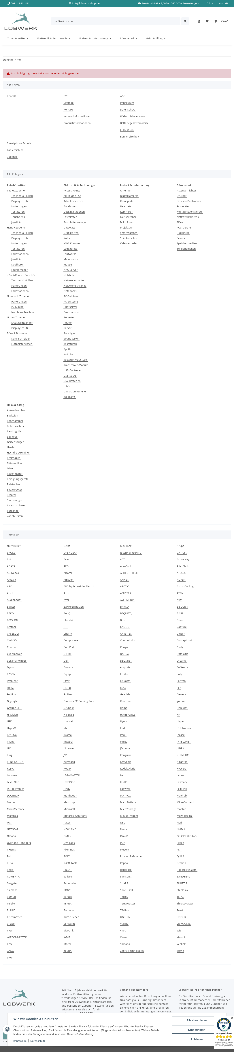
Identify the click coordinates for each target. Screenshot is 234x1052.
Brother (11, 627)
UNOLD (181, 917)
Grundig (69, 708)
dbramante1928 (17, 660)
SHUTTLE (182, 883)
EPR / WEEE (127, 129)
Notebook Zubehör (18, 296)
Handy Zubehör (16, 227)
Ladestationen (20, 254)
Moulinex (125, 546)
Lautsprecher (19, 270)
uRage (11, 923)
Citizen (181, 633)
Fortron (181, 681)
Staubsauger (14, 500)
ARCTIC (124, 586)
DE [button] (208, 3)
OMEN (67, 836)
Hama (123, 708)
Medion (11, 802)
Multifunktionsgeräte (190, 211)
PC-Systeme (71, 301)
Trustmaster (14, 917)
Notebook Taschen (22, 312)
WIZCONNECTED (17, 937)
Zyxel (10, 957)
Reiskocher (13, 484)
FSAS (123, 687)
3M (9, 559)
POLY (67, 856)
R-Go (10, 863)
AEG (66, 566)
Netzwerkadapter (74, 280)
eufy (179, 674)
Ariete (10, 593)
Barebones (70, 206)
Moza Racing (184, 815)
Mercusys (69, 802)
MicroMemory (15, 809)
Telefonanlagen (186, 248)
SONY (67, 890)
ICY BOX (12, 735)
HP (178, 714)
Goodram (125, 701)
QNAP (180, 856)
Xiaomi (181, 937)
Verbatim (69, 923)
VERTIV (124, 923)
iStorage (69, 748)
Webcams (70, 396)
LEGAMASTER (72, 775)
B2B (66, 96)
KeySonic (125, 762)
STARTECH (126, 890)
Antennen (126, 190)
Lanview (12, 775)
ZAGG (10, 950)
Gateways (69, 227)
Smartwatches (128, 233)
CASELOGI (13, 633)
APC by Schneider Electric (79, 586)
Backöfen (12, 415)
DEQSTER (125, 660)
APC (9, 586)
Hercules (182, 708)
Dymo (10, 667)
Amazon (68, 579)
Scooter (11, 495)
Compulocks (127, 640)
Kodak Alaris (127, 768)
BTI (65, 627)
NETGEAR (12, 829)
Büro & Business (17, 333)
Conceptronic (185, 640)
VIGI (9, 930)
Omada (11, 836)
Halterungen (19, 206)
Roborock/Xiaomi (187, 869)
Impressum (20, 1040)
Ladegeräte (70, 248)
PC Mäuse (17, 307)
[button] (199, 21)
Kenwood (69, 762)
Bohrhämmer (15, 421)
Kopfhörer (17, 264)
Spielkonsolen (128, 238)
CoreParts (70, 647)
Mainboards (71, 259)
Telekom (12, 903)
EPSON (11, 674)
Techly (124, 896)
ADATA (11, 566)
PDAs (180, 222)
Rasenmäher (14, 473)
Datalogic (182, 654)
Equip (67, 674)
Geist (67, 546)
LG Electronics (15, 789)
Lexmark (182, 782)
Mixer (10, 468)
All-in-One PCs (72, 195)
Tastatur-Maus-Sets (76, 359)
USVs (67, 386)
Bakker (11, 606)
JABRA (180, 748)
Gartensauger (15, 442)
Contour (12, 647)
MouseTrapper (129, 815)
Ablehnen (197, 1039)
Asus (66, 593)
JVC (65, 755)
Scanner (182, 238)
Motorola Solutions (75, 815)
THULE (11, 910)
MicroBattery (128, 802)
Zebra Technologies (132, 950)
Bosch (123, 620)
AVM (179, 600)
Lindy (67, 789)
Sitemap (69, 102)
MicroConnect (185, 802)
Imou (123, 735)
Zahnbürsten (15, 516)
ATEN (180, 593)
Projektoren (127, 227)
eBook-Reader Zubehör (21, 275)
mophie (181, 809)
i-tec (66, 728)
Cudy (180, 647)
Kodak (67, 768)
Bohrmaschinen (16, 426)
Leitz (123, 775)
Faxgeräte (183, 206)
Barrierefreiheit (129, 136)
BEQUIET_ (126, 613)
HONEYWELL (127, 714)
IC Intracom (184, 728)
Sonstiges (69, 333)
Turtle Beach (71, 917)
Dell (66, 660)
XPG (9, 944)
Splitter (68, 349)
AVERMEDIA (127, 600)
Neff (179, 822)
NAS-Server (71, 270)
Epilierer (12, 436)
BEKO (10, 613)
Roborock (125, 869)
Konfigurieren (196, 1029)
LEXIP (123, 782)
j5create (125, 748)
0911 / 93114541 (21, 3)
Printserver (70, 307)
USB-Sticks (70, 375)
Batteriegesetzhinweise (134, 123)
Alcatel (68, 573)
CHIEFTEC (126, 633)
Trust (180, 910)
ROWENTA (13, 876)
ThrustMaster (185, 903)
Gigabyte (12, 701)
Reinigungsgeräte (18, 479)
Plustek (124, 849)
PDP (122, 842)
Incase (181, 735)
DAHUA (124, 654)
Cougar (124, 647)
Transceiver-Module (76, 365)
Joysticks (16, 222)
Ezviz (67, 681)
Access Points (72, 190)
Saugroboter (14, 489)
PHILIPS (11, 849)
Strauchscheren (16, 505)
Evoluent (12, 681)
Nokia (123, 829)
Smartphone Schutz (19, 143)
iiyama (68, 735)
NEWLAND (70, 829)
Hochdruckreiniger (18, 452)
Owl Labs (69, 842)
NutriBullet (13, 546)
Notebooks (70, 291)
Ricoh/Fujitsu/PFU (130, 552)
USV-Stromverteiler (75, 391)
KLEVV (10, 768)
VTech (123, 930)
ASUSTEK (125, 593)
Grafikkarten (71, 233)
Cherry (68, 633)
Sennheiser (71, 883)
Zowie (180, 950)
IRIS (9, 748)
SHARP (124, 883)
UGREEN (125, 917)
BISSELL (181, 613)
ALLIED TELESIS (129, 573)
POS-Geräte (184, 227)
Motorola (12, 815)
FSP (179, 687)
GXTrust (181, 552)
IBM (122, 728)
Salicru (68, 876)
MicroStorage (128, 809)
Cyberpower (14, 654)
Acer (66, 559)
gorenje (181, 701)
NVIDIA (181, 829)
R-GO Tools (70, 863)
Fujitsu (68, 694)
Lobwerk (125, 789)
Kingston (182, 762)
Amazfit (11, 579)
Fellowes (125, 681)
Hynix (123, 721)
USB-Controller (73, 370)
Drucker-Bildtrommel (190, 201)
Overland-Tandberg (19, 842)
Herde (10, 447)
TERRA (67, 903)
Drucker (181, 195)
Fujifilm (11, 694)
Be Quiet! (182, 606)
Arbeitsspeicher (73, 201)
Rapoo (124, 863)
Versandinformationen (77, 116)
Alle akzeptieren (197, 1020)
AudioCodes (14, 600)
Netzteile (69, 275)
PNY (179, 849)
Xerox (123, 937)
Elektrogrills (14, 431)
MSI (9, 822)
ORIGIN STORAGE (187, 836)
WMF (67, 937)
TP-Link (124, 910)
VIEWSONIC (184, 923)
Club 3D (12, 640)
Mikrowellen (14, 463)
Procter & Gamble (131, 856)
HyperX (11, 728)
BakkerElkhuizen (74, 606)
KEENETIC (183, 755)
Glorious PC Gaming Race (79, 701)
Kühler (68, 238)
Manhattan (70, 795)
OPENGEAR (70, 552)
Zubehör (12, 156)
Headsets (125, 206)
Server (67, 328)
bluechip (69, 620)
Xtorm (67, 944)
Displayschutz (19, 201)
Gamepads (126, 201)
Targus (68, 896)
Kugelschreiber (20, 338)
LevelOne (69, 782)
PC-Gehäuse (71, 296)
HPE (9, 721)
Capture (182, 627)
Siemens (12, 890)
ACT (122, 559)
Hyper (180, 721)
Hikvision (12, 714)
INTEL (123, 741)
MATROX (125, 795)
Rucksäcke (183, 233)
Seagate (12, 883)
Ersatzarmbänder (22, 322)
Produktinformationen (77, 123)
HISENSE (69, 714)
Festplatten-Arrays (75, 222)
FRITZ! (67, 687)
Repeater (69, 317)
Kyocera (181, 768)
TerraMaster (127, 903)
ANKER (124, 579)
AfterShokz (183, 566)
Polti (9, 856)
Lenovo (181, 775)
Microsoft (69, 809)
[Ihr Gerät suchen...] (185, 21)
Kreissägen (13, 458)
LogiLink (182, 789)
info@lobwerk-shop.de (86, 3)
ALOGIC (181, 573)
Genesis (181, 694)
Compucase (71, 640)
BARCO (124, 606)
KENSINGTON (15, 762)
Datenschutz (38, 1040)
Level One (13, 782)
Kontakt (223, 3)
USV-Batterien (72, 381)
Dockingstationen (74, 211)
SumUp (11, 896)
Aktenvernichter (186, 190)
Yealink (181, 944)
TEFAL (180, 896)
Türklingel (13, 510)
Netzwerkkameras (188, 217)
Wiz (179, 930)
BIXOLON (12, 620)
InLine (10, 741)
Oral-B (124, 836)
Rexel (10, 869)
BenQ (67, 613)
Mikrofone (126, 222)
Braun (180, 620)
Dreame (181, 660)
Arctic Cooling (185, 586)
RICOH (67, 869)
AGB (122, 96)
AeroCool (125, 566)
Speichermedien (187, 243)
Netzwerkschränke (75, 285)
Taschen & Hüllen (22, 195)
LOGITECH (13, 795)
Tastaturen (18, 211)
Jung (9, 755)
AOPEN (181, 579)
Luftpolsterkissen (21, 344)
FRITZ (10, 687)
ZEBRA (67, 950)
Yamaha (125, 944)
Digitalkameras (129, 195)
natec (67, 822)
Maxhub (182, 795)
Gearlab (125, 694)
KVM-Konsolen (72, 243)
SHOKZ (11, 552)
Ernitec (124, 674)
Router (68, 322)
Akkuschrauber (16, 410)
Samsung (125, 876)
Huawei (68, 721)
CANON (124, 627)
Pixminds (69, 849)
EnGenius (182, 667)
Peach (180, 842)
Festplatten (70, 217)
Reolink (181, 863)
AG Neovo (13, 573)
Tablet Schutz (15, 150)
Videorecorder (128, 243)
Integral (68, 741)
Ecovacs (68, 667)
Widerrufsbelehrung (132, 116)
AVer (66, 600)
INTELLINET (184, 741)
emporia (125, 667)
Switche (68, 354)
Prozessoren (71, 312)
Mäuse (68, 264)
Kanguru (125, 755)
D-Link (67, 654)
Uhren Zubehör (16, 317)
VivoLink (68, 930)
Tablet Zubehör (16, 190)
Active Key (183, 559)
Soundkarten (71, 338)
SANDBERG (183, 876)
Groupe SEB (14, 708)
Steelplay (182, 890)
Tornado (69, 910)
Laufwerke (70, 254)
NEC (122, 822)
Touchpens (18, 217)
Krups (180, 546)
